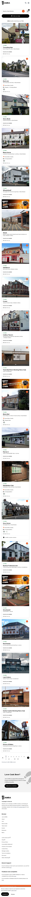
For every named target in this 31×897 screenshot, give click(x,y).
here (10, 867)
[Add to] (27, 25)
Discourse (4, 855)
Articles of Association (7, 846)
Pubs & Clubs (4, 823)
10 (9, 759)
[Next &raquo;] (28, 758)
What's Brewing (5, 857)
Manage (13, 894)
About (3, 819)
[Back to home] (6, 3)
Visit (3, 821)
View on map (16, 16)
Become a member (11, 785)
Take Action (4, 825)
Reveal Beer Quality (8, 85)
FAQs (15, 807)
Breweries (4, 830)
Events (3, 828)
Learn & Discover (6, 837)
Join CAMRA (4, 816)
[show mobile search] (26, 2)
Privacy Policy (5, 842)
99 (18, 759)
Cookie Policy (5, 848)
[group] (15, 33)
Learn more (13, 890)
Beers (3, 832)
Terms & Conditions (6, 853)
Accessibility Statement (7, 844)
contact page (22, 807)
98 (14, 759)
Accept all (5, 894)
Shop (3, 839)
